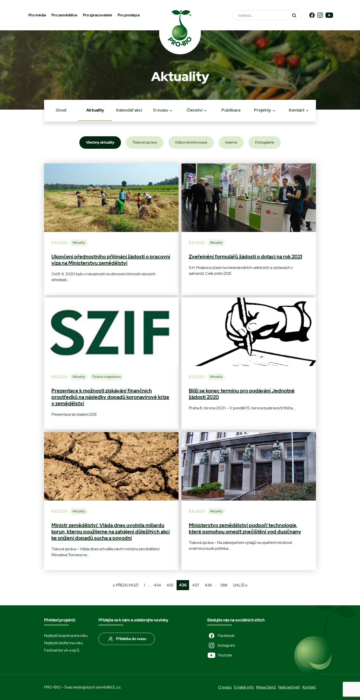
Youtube (225, 655)
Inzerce (231, 142)
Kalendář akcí (129, 110)
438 (208, 585)
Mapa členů (266, 687)
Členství (195, 110)
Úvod (61, 110)
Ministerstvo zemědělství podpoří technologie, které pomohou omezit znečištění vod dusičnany (245, 528)
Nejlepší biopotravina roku (66, 635)
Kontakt (296, 110)
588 (224, 585)
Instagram (226, 645)
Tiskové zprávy (144, 142)
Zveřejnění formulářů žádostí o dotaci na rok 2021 (245, 256)
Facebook (226, 635)
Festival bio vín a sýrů (61, 650)
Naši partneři (289, 687)
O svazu (160, 110)
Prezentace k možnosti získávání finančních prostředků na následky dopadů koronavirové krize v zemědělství (110, 397)
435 (170, 585)
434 (157, 585)
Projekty (262, 110)
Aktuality (95, 110)
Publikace (231, 110)
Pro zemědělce (64, 15)
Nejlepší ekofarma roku (63, 642)
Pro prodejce (129, 15)
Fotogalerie (264, 142)
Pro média (37, 15)
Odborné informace (191, 142)
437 (195, 585)
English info (244, 687)
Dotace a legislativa (107, 377)
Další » (240, 585)
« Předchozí (125, 585)
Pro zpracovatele (97, 15)
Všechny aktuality (100, 142)
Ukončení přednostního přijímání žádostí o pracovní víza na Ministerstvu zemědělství (110, 259)
